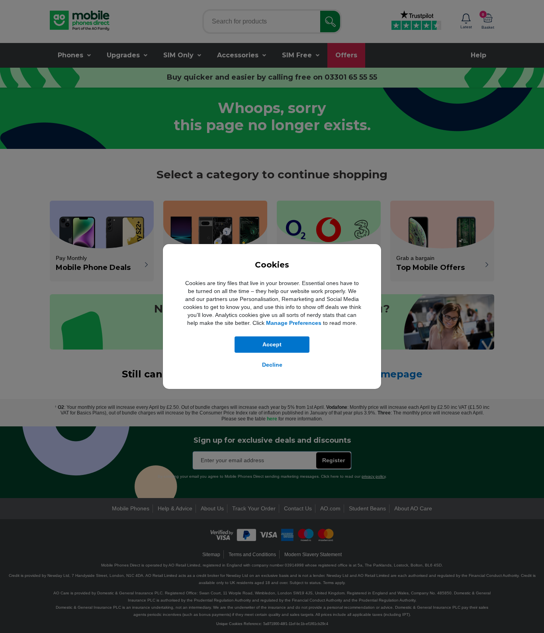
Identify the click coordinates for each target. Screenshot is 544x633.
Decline (272, 364)
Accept (272, 344)
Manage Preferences (293, 323)
